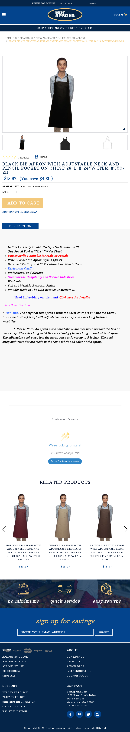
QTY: (5, 192)
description (20, 226)
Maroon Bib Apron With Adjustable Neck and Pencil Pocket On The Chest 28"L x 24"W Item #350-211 (23, 552)
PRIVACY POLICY (13, 697)
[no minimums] (23, 594)
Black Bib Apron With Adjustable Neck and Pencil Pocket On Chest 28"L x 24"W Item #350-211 (66, 41)
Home (8, 38)
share (43, 157)
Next (126, 529)
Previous (4, 529)
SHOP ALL (9, 675)
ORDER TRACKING (14, 706)
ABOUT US (73, 661)
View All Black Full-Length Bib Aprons (60, 38)
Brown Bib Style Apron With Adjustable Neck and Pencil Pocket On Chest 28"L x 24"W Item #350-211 (107, 552)
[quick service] (65, 594)
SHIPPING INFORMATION (19, 701)
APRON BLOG (75, 666)
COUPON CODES (77, 675)
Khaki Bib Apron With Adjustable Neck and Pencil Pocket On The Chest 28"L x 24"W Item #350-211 (65, 552)
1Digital (101, 728)
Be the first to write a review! (65, 461)
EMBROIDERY (11, 671)
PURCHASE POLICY (15, 692)
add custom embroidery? (19, 211)
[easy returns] (106, 594)
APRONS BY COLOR (15, 656)
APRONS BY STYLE (14, 661)
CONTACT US (75, 656)
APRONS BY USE (13, 666)
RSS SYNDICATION (79, 671)
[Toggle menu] (4, 14)
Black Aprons (24, 38)
